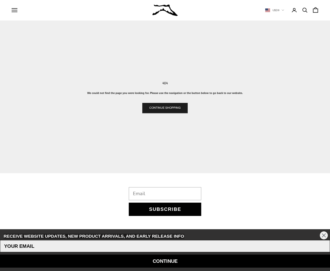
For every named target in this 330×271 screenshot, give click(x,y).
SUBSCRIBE (165, 209)
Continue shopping (165, 107)
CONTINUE (165, 261)
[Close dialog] (324, 235)
